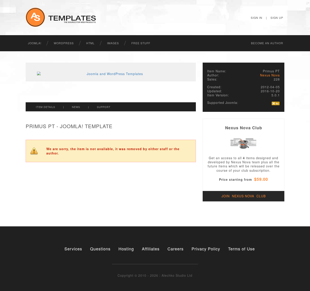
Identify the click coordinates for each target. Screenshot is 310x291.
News (76, 107)
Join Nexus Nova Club (243, 196)
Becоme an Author (267, 43)
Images (113, 43)
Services (73, 249)
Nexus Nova (270, 75)
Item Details (45, 107)
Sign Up (277, 18)
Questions (100, 249)
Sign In (256, 18)
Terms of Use (241, 249)
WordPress (64, 43)
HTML (90, 43)
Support (104, 107)
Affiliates (151, 249)
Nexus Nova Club (243, 128)
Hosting (126, 249)
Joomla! (34, 43)
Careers (175, 249)
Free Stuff (140, 43)
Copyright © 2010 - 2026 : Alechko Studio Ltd (155, 275)
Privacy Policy (206, 249)
